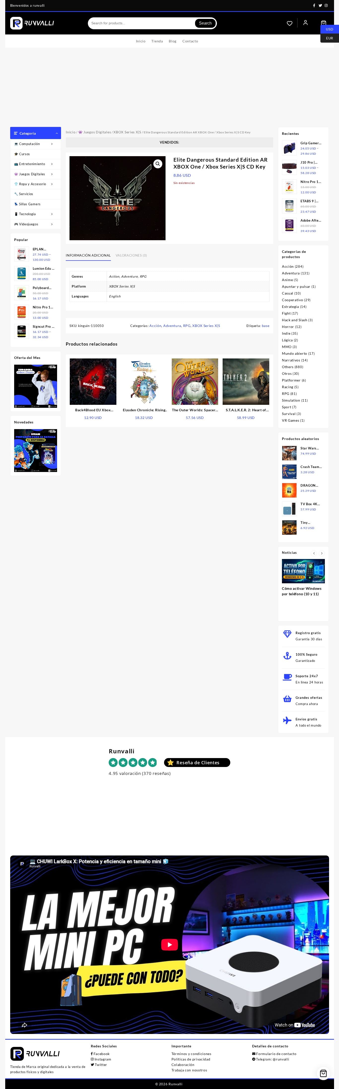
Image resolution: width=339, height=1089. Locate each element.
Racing (287, 387)
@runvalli (281, 1059)
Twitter (101, 1064)
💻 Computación (27, 144)
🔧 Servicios (24, 194)
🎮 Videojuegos (26, 224)
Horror (288, 326)
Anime (287, 280)
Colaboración (183, 1064)
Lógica (287, 340)
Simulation (291, 400)
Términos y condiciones (191, 1054)
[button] (157, 163)
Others (288, 367)
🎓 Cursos (22, 154)
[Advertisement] (169, 89)
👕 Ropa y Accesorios (31, 184)
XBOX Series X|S (127, 132)
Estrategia (290, 306)
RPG (187, 326)
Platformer (291, 380)
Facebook (102, 1054)
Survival (289, 414)
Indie (286, 333)
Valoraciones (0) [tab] (131, 255)
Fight (286, 313)
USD (327, 28)
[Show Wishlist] (292, 23)
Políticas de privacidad (190, 1059)
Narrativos (291, 360)
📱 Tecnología (25, 214)
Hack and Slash (294, 320)
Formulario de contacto (276, 1054)
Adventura (172, 326)
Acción (155, 326)
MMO (287, 347)
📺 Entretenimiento (29, 164)
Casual (287, 293)
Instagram (103, 1059)
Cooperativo (292, 300)
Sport (286, 407)
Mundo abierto (294, 353)
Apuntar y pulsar (296, 286)
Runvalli (176, 1084)
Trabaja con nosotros (189, 1070)
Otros (287, 373)
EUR (326, 37)
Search (205, 23)
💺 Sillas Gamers (27, 204)
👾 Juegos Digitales (29, 174)
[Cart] (324, 23)
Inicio (70, 132)
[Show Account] (305, 23)
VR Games (290, 420)
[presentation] (314, 553)
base (266, 326)
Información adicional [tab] (88, 255)
